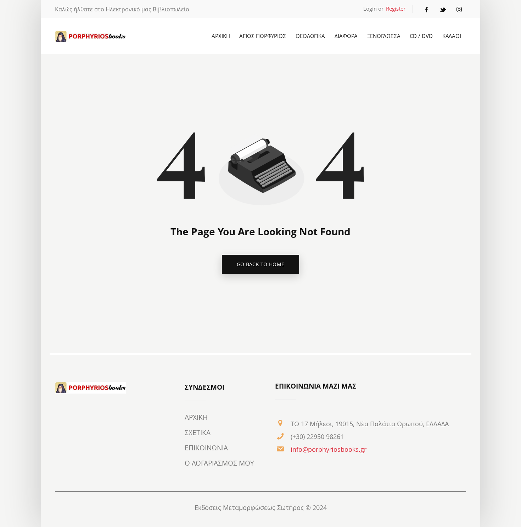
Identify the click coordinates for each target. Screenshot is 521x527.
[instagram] (459, 9)
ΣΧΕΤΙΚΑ (198, 432)
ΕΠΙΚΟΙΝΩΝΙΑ (206, 447)
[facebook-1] (426, 9)
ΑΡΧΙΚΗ (196, 417)
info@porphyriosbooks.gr (328, 449)
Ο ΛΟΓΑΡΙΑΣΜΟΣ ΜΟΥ (219, 463)
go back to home (261, 264)
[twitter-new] (443, 9)
